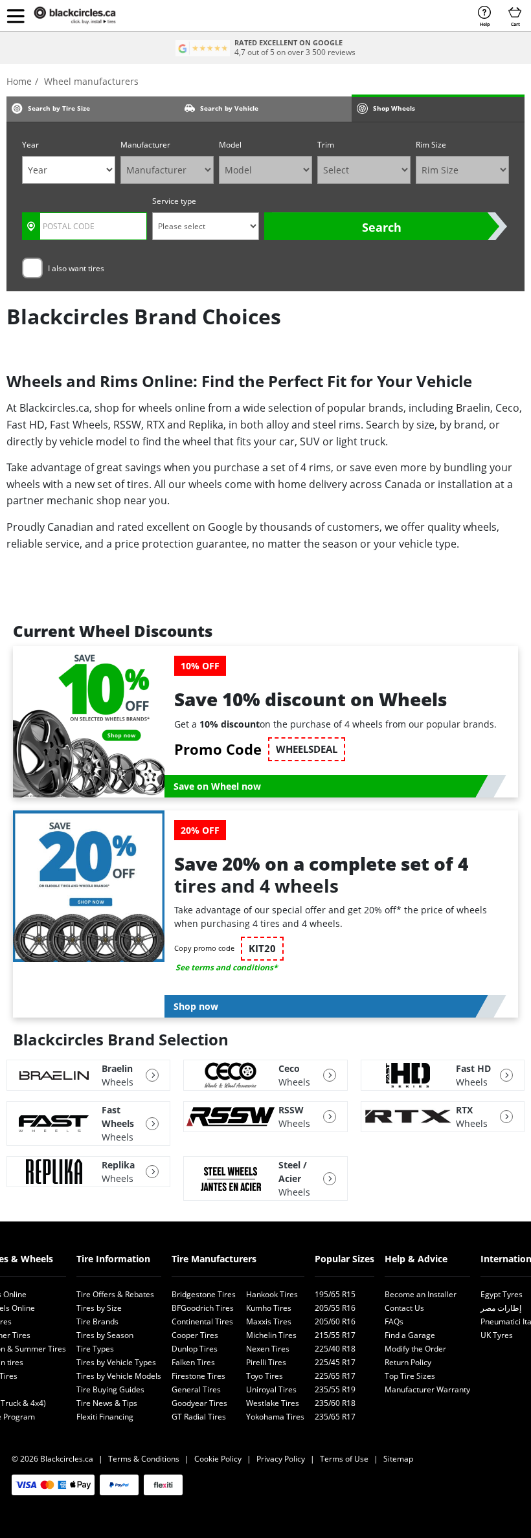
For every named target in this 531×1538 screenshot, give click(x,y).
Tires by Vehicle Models (118, 1375)
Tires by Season (104, 1335)
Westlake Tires (272, 1403)
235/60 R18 (335, 1403)
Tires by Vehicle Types (116, 1362)
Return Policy (408, 1362)
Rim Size (431, 144)
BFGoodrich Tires (203, 1307)
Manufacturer (145, 144)
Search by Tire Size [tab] (59, 108)
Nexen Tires (267, 1348)
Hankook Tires (272, 1294)
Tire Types (95, 1348)
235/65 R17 (335, 1416)
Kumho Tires (268, 1307)
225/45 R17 (335, 1362)
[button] (15, 15)
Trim (325, 144)
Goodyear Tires (199, 1403)
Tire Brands (97, 1321)
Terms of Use (344, 1458)
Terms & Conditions (143, 1458)
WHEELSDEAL (306, 749)
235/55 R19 (335, 1389)
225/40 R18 (335, 1348)
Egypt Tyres (501, 1294)
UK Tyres (496, 1335)
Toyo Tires (264, 1375)
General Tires (196, 1389)
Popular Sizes (344, 1259)
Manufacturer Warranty (427, 1389)
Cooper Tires (195, 1335)
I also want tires (76, 268)
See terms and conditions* (226, 967)
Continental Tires (202, 1321)
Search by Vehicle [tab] (229, 108)
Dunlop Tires (195, 1348)
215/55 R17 (335, 1335)
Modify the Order (415, 1348)
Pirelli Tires (266, 1362)
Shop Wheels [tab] (394, 108)
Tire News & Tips (106, 1403)
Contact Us (404, 1307)
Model (230, 144)
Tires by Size (99, 1307)
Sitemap (398, 1458)
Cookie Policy (218, 1458)
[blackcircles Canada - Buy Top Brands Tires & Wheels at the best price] (84, 15)
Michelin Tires (271, 1335)
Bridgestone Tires (204, 1294)
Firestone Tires (198, 1375)
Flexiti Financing (104, 1416)
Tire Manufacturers (214, 1259)
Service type (174, 200)
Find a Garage (410, 1335)
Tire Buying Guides (110, 1389)
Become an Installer (421, 1294)
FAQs (394, 1321)
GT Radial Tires (199, 1416)
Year (30, 144)
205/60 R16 (335, 1321)
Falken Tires (193, 1362)
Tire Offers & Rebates (115, 1294)
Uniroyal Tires (271, 1389)
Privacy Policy (280, 1458)
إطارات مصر (500, 1307)
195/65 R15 (335, 1294)
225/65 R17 (335, 1375)
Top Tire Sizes (410, 1375)
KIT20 (262, 948)
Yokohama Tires (275, 1416)
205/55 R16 (335, 1307)
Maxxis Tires (268, 1321)
